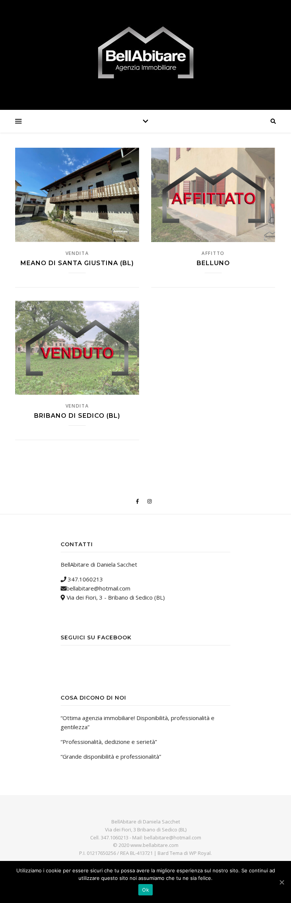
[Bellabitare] (145, 53)
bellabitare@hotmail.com (98, 588)
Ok (145, 890)
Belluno (213, 263)
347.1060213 (84, 579)
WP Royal (200, 853)
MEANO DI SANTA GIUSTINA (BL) (77, 263)
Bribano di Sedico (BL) (77, 415)
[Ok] (281, 882)
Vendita (77, 253)
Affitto (213, 253)
